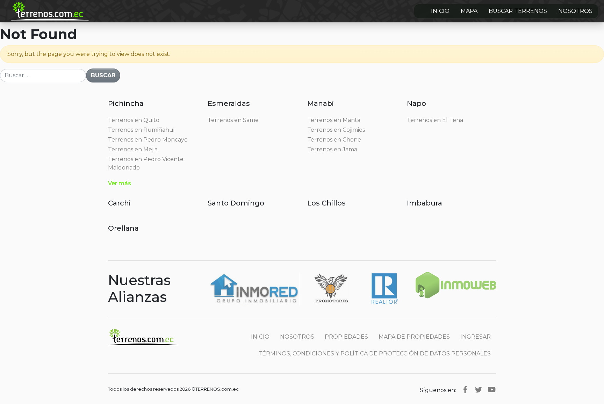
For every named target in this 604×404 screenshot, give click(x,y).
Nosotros (575, 11)
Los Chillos (326, 203)
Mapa (469, 11)
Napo (416, 103)
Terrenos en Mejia (133, 149)
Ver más (119, 183)
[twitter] (478, 389)
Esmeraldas (229, 103)
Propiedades (346, 336)
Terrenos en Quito (133, 120)
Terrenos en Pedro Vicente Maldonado (146, 163)
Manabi (320, 103)
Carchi (119, 203)
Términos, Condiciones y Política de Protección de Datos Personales (374, 353)
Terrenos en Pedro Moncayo (148, 139)
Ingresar (475, 336)
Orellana (123, 228)
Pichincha (126, 103)
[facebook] (465, 389)
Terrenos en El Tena (435, 120)
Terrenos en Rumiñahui (141, 130)
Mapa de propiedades (414, 336)
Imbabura (424, 203)
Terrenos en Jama (332, 149)
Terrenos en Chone (334, 139)
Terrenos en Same (233, 120)
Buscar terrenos (518, 11)
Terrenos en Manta (333, 120)
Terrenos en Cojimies (336, 130)
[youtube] (492, 389)
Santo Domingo (236, 203)
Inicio (440, 11)
